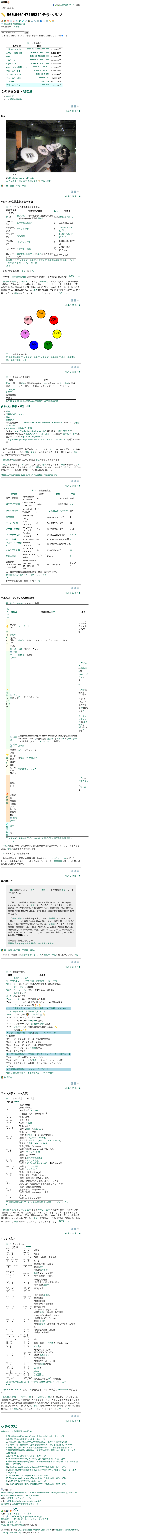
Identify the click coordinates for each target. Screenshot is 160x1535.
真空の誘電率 (12, 510)
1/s (12, 56)
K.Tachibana (19, 178)
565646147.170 (42, 74)
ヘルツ (9, 60)
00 (73, 111)
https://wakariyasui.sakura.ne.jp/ (30, 431)
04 (73, 485)
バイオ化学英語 (34, 1202)
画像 (25, 1431)
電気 (7, 694)
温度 (43, 890)
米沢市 (21, 1524)
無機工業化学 (58, 838)
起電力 (33, 1140)
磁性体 (21, 745)
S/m (14, 657)
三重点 (81, 781)
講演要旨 (18, 1431)
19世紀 (12, 1011)
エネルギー (20, 603)
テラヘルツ (11, 85)
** (9, 1384)
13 (63, 1221)
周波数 (17, 26)
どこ (52, 449)
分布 (37, 1371)
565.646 (45, 85)
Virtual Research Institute (66, 1529)
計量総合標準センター (18, 359)
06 (33, 401)
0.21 (80, 727)
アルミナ (60, 738)
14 (60, 1408)
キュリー (10, 81)
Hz (14, 60)
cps (20, 52)
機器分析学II (67, 357)
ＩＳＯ (9, 389)
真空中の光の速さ (25, 223)
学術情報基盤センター (30, 1503)
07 (73, 966)
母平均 (42, 1320)
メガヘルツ (11, 74)
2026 (20, 1529)
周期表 (31, 1011)
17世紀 (12, 980)
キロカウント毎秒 (14, 67)
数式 (14, 260)
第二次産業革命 (18, 1032)
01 (73, 196)
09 (25, 1202)
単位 (43, 180)
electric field (41, 1143)
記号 (56, 211)
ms (72, 504)
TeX (30, 1389)
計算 (8, 411)
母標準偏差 (44, 1355)
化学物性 (7, 830)
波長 (41, 1312)
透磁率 (42, 1323)
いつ (42, 449)
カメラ (42, 1011)
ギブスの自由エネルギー (38, 1163)
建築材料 (58, 861)
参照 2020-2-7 (64, 431)
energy (42, 1137)
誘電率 (44, 1269)
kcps (25, 67)
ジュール (18, 1026)
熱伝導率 (13, 819)
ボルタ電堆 (34, 1014)
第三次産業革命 (18, 1054)
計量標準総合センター (16, 414)
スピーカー (44, 741)
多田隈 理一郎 (15, 1522)
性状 (76, 452)
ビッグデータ (43, 1069)
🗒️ (11, 21)
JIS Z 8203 (10, 390)
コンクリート (24, 626)
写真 (36, 1011)
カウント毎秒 (12, 52)
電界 (30, 1143)
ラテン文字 (26, 281)
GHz (19, 78)
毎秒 (8, 56)
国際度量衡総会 (19, 276)
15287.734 (44, 81)
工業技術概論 (52, 401)
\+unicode (63, 1389)
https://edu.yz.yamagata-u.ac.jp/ (25, 1501)
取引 (67, 383)
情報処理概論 (54, 260)
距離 (28, 1129)
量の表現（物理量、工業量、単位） (20, 950)
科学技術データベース (32, 955)
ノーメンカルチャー (61, 1202)
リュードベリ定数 (14, 542)
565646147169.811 (41, 67)
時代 (8, 1072)
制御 (36, 1273)
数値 (58, 493)
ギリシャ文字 (44, 281)
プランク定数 (23, 229)
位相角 (37, 1367)
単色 (40, 254)
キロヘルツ (11, 70)
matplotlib (17, 1389)
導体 (20, 696)
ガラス (21, 750)
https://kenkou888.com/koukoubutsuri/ (43, 422)
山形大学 (16, 1503)
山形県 (15, 1524)
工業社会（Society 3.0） (60, 1008)
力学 (7, 630)
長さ (32, 890)
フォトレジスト (31, 769)
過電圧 (46, 1285)
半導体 (33, 1048)
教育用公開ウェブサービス (20, 1498)
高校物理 (10, 420)
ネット (31, 1069)
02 (73, 305)
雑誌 (22, 406)
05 (73, 592)
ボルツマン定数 (24, 242)
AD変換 (62, 1054)
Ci (15, 81)
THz (18, 85)
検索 (6, 23)
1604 (8, 984)
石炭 (35, 1008)
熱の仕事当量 (21, 1011)
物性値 (14, 611)
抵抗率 (84, 668)
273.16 (81, 787)
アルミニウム (82, 664)
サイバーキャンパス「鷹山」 (21, 1513)
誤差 (41, 1267)
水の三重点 (11, 555)
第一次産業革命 (16, 1008)
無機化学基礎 (32, 180)
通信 (34, 1060)
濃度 (12, 826)
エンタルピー (33, 1169)
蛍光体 (21, 769)
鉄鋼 (28, 1008)
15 (63, 1408)
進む (76, 111)
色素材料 (24, 757)
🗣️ (41, 21)
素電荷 (29, 1134)
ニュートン (21, 990)
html (16, 1101)
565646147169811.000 (39, 52)
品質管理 (40, 260)
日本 (8, 383)
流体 (20, 649)
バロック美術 (36, 980)
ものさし (18, 977)
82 (50, 838)
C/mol (73, 534)
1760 (8, 999)
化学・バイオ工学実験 (27, 263)
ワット (17, 999)
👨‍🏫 (5, 21)
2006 (10, 178)
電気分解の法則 (37, 1023)
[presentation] (37, 499)
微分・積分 (47, 980)
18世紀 (12, 996)
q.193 (38, 943)
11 (35, 940)
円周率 (51, 1342)
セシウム (21, 215)
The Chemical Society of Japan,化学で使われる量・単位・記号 (36, 1436)
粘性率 (13, 649)
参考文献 (5, 406)
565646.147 (44, 78)
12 (18, 401)
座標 (55, 980)
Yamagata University (11, 1532)
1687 (8, 990)
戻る (69, 111)
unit (8, 265)
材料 (53, 611)
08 (73, 1088)
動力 (42, 1008)
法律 (46, 383)
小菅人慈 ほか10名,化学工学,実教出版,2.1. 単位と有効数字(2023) (37, 1441)
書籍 (14, 406)
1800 (8, 1014)
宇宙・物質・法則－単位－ (16, 185)
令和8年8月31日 (67, 5)
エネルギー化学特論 (49, 357)
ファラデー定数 (13, 534)
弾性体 (21, 640)
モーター (32, 1020)
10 (35, 580)
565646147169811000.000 (38, 49)
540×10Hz (28, 254)
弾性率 (13, 634)
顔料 (31, 757)
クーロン (18, 1002)
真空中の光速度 (13, 504)
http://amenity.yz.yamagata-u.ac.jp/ (25, 1516)
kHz (18, 70)
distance (37, 1129)
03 (73, 371)
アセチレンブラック (82, 719)
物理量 (27, 91)
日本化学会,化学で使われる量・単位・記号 (27, 1439)
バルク (6, 845)
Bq (16, 63)
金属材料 (52, 924)
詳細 (24, 23)
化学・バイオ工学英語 (30, 1072)
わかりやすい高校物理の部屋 (19, 428)
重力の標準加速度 (34, 1157)
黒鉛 (82, 689)
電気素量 (21, 235)
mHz (19, 49)
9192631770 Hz (66, 217)
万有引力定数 (33, 1160)
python (6, 1389)
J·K (72, 550)
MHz (19, 74)
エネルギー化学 (15, 180)
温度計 (17, 993)
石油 (36, 1032)
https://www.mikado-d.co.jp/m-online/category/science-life (29, 474)
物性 (10, 848)
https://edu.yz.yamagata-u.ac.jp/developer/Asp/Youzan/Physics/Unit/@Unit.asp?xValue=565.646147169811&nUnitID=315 (39, 1494)
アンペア (36, 1110)
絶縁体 (51, 738)
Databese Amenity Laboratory (37, 1529)
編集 (10, 23)
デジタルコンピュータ (47, 1054)
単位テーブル (50, 955)
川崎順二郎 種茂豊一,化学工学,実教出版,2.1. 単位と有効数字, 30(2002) (40, 1444)
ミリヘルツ (11, 49)
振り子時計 (19, 987)
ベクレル (10, 63)
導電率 (67, 838)
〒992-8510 (6, 1524)
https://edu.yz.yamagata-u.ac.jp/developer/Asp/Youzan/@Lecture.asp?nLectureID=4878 (35, 438)
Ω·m (80, 677)
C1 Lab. (30, 178)
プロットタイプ (41, 574)
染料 (35, 757)
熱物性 (7, 800)
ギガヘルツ (11, 78)
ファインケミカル (59, 858)
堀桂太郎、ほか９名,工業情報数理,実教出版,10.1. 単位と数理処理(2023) (40, 1447)
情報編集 (17, 23)
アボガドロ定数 (24, 248)
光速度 (29, 1123)
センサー (14, 841)
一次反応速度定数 (14, 99)
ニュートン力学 (22, 980)
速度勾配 (10, 96)
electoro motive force (49, 1140)
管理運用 (5, 1503)
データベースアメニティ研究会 (34, 1519)
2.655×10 (83, 674)
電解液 (21, 654)
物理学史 (8, 1077)
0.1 (81, 708)
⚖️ (47, 21)
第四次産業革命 (18, 1069)
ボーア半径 (11, 539)
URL (29, 406)
